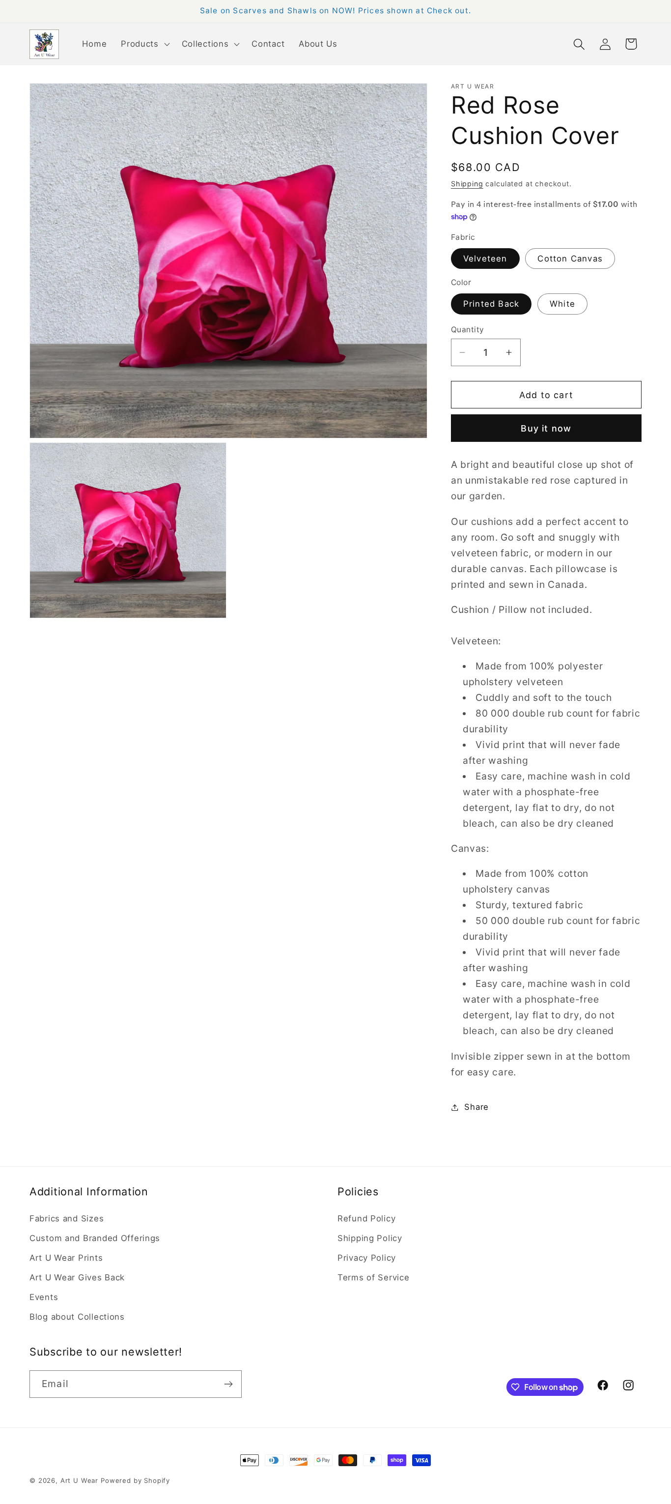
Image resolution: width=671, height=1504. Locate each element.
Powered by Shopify (135, 1480)
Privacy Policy (366, 1258)
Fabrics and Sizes (66, 1218)
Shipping (467, 183)
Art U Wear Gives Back (77, 1277)
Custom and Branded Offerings (94, 1238)
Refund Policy (366, 1218)
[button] (144, 44)
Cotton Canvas (570, 258)
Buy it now (546, 428)
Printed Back (491, 304)
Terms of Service (373, 1277)
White (562, 304)
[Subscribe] (228, 1384)
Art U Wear (79, 1480)
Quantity (467, 329)
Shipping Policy (369, 1238)
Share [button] (476, 1107)
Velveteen (485, 258)
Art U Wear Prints (66, 1258)
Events (43, 1297)
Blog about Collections (77, 1317)
